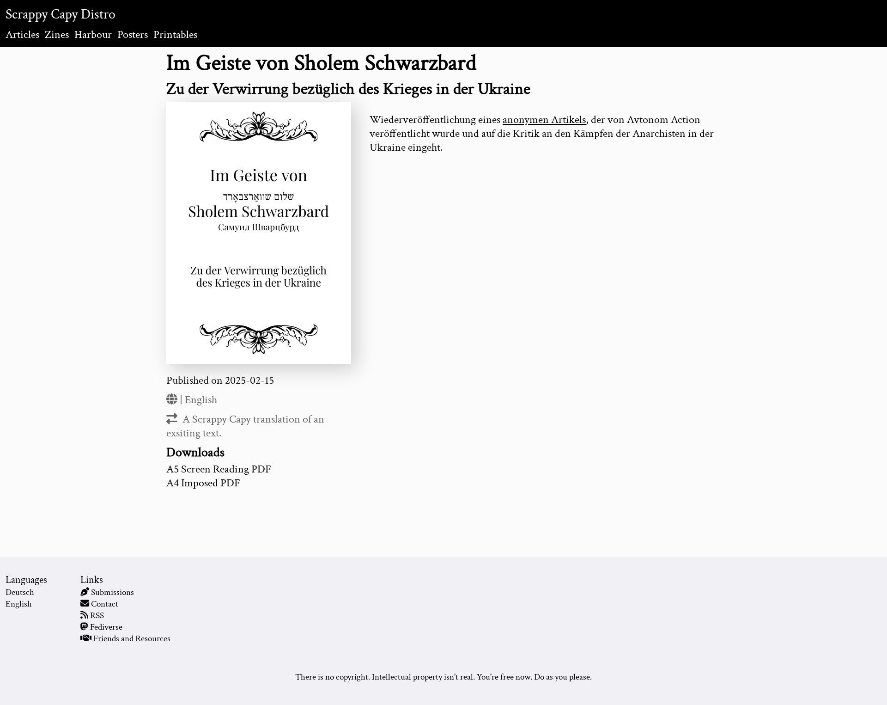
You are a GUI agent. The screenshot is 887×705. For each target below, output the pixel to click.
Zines (57, 34)
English (201, 399)
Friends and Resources (131, 638)
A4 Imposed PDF (203, 483)
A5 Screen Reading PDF (218, 469)
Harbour (93, 34)
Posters (132, 34)
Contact (104, 604)
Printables (175, 34)
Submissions (112, 592)
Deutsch (20, 592)
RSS (97, 615)
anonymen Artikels (544, 119)
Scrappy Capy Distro (60, 15)
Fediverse (106, 627)
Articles (22, 34)
